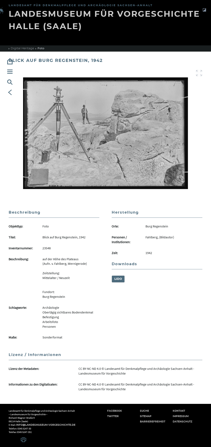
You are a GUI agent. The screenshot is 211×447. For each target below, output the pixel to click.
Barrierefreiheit (152, 421)
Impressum (181, 416)
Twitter (113, 416)
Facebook (114, 411)
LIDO (118, 279)
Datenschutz (182, 421)
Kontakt (179, 411)
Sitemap (145, 416)
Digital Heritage (22, 48)
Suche (144, 411)
